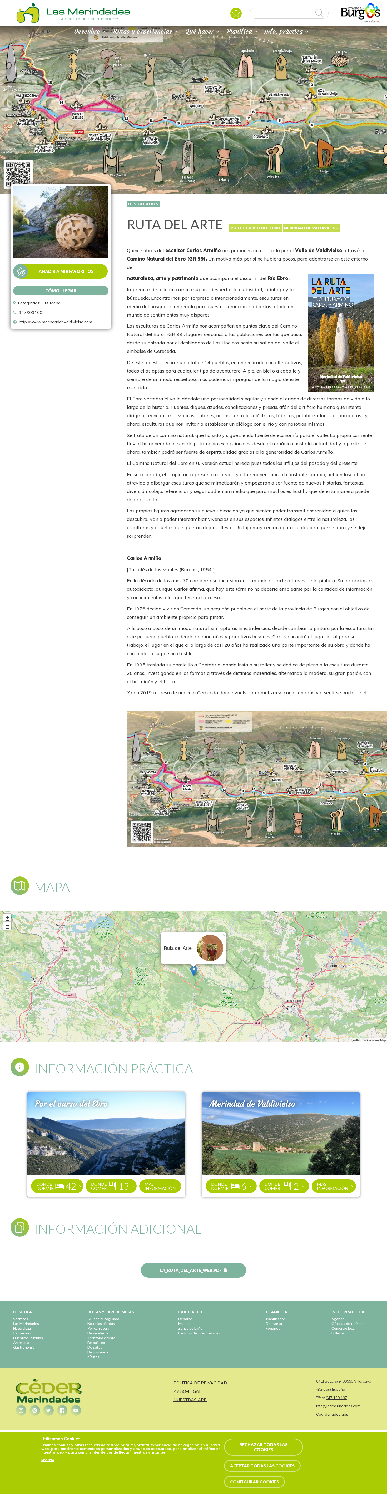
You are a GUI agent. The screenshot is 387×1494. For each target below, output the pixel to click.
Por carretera (98, 1328)
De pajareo (96, 1342)
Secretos (20, 1319)
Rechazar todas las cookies (263, 1447)
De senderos (97, 1333)
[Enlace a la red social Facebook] (62, 1410)
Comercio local (343, 1328)
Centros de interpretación (199, 1333)
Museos (184, 1323)
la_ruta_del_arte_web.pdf (191, 1270)
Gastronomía (23, 1347)
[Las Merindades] (28, 22)
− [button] (7, 925)
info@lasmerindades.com (338, 1406)
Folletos (338, 1333)
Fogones (273, 1328)
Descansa (274, 1323)
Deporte (185, 1319)
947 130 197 (336, 1397)
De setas (94, 1347)
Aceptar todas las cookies (262, 1465)
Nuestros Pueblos (28, 1337)
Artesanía (21, 1342)
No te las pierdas (101, 1323)
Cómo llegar (61, 290)
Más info (47, 1460)
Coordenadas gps (332, 1414)
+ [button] (7, 917)
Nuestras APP (190, 1399)
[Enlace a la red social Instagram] (21, 1410)
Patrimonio (22, 1333)
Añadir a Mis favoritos (66, 271)
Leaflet (355, 1040)
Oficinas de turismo (347, 1323)
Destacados (143, 204)
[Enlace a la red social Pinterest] (34, 1410)
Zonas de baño (190, 1328)
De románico (97, 1352)
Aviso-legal (187, 1391)
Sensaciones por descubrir (88, 19)
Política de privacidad (200, 1382)
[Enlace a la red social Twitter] (48, 1410)
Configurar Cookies (254, 1481)
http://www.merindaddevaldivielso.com (55, 321)
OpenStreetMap (375, 1040)
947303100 (30, 312)
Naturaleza (22, 1328)
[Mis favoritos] (236, 13)
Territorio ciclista (101, 1337)
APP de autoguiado (103, 1319)
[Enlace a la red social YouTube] (76, 1410)
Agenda (337, 1319)
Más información (160, 1186)
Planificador (275, 1319)
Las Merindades (26, 1323)
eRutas (93, 1356)
